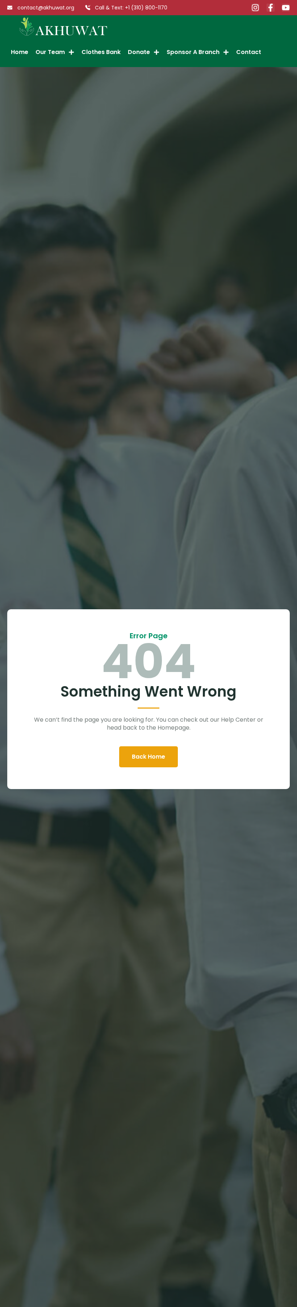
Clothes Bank (101, 52)
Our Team (50, 52)
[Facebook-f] (271, 8)
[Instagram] (255, 8)
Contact (248, 52)
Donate (139, 52)
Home (19, 52)
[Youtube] (286, 8)
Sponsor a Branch (193, 52)
